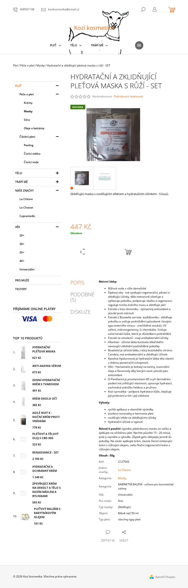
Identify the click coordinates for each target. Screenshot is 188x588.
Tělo (18, 173)
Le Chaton (26, 207)
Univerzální (26, 269)
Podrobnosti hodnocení (128, 96)
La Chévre (26, 199)
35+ (21, 252)
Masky (28, 111)
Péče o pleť (26, 94)
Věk (17, 227)
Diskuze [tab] (80, 311)
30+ (21, 244)
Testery (21, 289)
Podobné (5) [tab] (82, 296)
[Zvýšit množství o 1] (84, 249)
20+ (21, 235)
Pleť (18, 86)
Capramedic (27, 216)
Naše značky (24, 190)
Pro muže (22, 280)
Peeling (28, 145)
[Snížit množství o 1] (84, 254)
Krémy (28, 103)
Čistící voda (31, 162)
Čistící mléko (32, 154)
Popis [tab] (77, 282)
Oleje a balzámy (34, 128)
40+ (21, 261)
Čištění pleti (27, 137)
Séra (27, 120)
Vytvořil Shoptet (165, 577)
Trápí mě (21, 182)
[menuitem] (55, 45)
